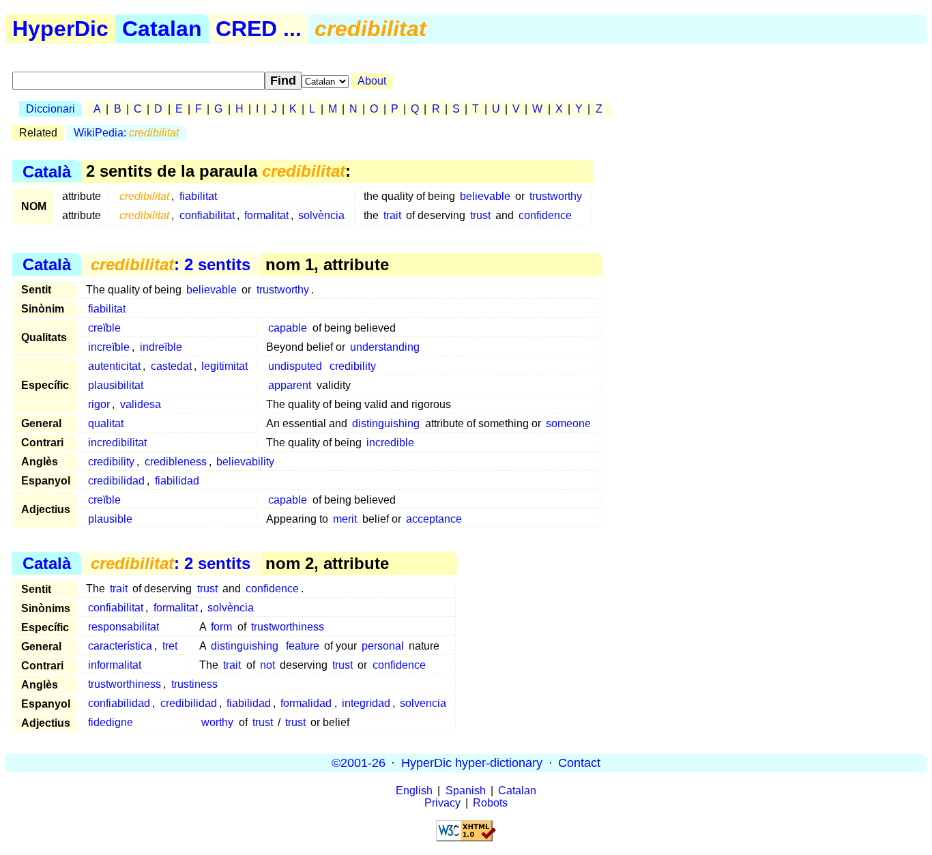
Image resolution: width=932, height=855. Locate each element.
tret (169, 646)
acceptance (434, 519)
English (414, 790)
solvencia (423, 703)
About (372, 81)
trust (480, 215)
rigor (99, 404)
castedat (171, 366)
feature (302, 646)
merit (345, 519)
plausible (110, 519)
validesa (140, 404)
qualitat (105, 423)
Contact (579, 763)
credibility (353, 366)
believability (245, 461)
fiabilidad (177, 481)
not (267, 665)
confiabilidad (119, 703)
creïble (104, 328)
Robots (490, 803)
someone (568, 423)
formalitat (266, 215)
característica (120, 646)
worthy (217, 722)
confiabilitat (207, 215)
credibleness (176, 461)
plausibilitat (115, 385)
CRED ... (259, 28)
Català (47, 171)
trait (392, 215)
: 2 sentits (170, 264)
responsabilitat (123, 627)
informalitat (114, 665)
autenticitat (114, 366)
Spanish (466, 790)
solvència (321, 215)
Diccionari (50, 109)
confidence (545, 215)
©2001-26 (358, 763)
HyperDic (60, 28)
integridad (366, 703)
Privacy (442, 803)
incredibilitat (117, 442)
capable (287, 328)
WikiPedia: (126, 133)
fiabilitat (198, 196)
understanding (385, 347)
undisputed (295, 366)
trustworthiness (287, 627)
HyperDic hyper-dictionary (471, 763)
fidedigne (110, 722)
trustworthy (555, 196)
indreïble (161, 347)
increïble (109, 347)
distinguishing (386, 423)
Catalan (162, 28)
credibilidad (116, 481)
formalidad (306, 703)
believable (485, 196)
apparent (289, 385)
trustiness (194, 684)
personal (383, 646)
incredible (390, 442)
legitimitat (224, 366)
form (221, 627)
